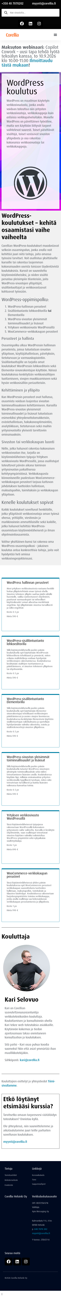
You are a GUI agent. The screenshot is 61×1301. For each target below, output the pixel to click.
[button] (55, 34)
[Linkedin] (30, 23)
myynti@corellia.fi (44, 3)
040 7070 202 (40, 1229)
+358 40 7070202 (12, 3)
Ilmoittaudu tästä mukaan (27, 63)
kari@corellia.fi (29, 1060)
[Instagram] (39, 23)
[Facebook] (22, 23)
